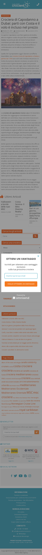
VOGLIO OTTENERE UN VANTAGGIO (21, 284)
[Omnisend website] (21, 296)
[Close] (38, 256)
